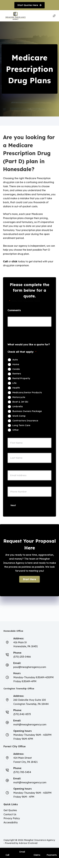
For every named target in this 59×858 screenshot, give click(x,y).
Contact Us (9, 814)
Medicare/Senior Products (27, 392)
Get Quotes (10, 810)
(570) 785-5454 (22, 772)
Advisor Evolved (28, 843)
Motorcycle (18, 397)
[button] (29, 579)
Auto (15, 359)
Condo (16, 369)
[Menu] (54, 15)
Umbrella (17, 406)
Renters (16, 373)
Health (16, 387)
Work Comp (19, 416)
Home (15, 364)
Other (15, 430)
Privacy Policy (11, 818)
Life (14, 383)
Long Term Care (21, 425)
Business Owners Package (27, 411)
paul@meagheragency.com (29, 667)
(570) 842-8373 (22, 714)
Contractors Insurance (25, 420)
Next (13, 505)
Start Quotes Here (27, 5)
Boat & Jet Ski (20, 401)
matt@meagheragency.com (29, 724)
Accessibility (10, 822)
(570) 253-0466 (22, 656)
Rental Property (21, 378)
